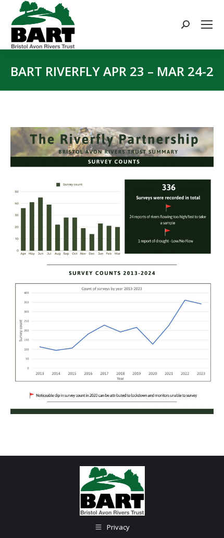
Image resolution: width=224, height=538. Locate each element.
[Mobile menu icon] (207, 24)
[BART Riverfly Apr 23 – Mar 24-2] (112, 270)
